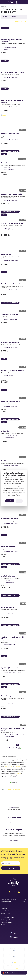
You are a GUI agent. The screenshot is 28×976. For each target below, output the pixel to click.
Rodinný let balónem (8, 607)
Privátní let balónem (8, 576)
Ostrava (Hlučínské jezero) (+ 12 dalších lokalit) (10, 436)
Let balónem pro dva (8, 696)
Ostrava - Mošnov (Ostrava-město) (12, 672)
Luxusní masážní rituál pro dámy (12, 72)
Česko (15, 933)
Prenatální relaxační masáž (10, 284)
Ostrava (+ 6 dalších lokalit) (10, 106)
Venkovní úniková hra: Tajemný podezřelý (12, 101)
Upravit (19, 501)
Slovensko (15, 937)
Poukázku (18, 773)
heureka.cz (13, 807)
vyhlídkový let (8, 766)
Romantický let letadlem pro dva (12, 370)
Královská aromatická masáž (11, 194)
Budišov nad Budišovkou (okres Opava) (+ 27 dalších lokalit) (14, 735)
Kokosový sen (6, 254)
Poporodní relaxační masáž (10, 402)
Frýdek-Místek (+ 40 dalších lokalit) (9, 168)
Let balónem (5, 163)
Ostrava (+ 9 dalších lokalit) (10, 290)
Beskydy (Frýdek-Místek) (10, 644)
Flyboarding (5, 431)
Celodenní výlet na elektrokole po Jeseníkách (12, 40)
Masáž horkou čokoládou (10, 342)
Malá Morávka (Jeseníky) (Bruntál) (10, 48)
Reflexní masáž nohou (8, 546)
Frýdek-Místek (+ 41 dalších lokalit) (9, 229)
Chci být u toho (10, 868)
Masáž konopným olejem (9, 519)
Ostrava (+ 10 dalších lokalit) (11, 77)
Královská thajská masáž (10, 134)
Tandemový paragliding (9, 314)
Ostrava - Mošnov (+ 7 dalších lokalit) (8, 376)
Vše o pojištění (14, 840)
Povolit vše (10, 501)
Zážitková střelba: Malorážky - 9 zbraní (12, 729)
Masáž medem (6, 461)
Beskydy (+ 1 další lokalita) (10, 319)
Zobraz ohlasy (14, 823)
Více (16, 777)
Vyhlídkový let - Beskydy (9, 668)
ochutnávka (19, 766)
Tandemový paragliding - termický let (13, 638)
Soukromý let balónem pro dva (12, 223)
